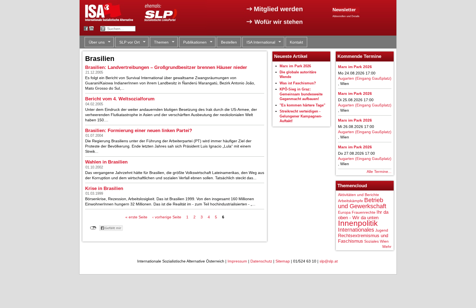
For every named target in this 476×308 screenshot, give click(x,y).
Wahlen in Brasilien (106, 162)
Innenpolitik (358, 223)
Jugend (381, 230)
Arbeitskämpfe (350, 201)
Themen (159, 42)
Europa (344, 212)
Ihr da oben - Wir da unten (363, 215)
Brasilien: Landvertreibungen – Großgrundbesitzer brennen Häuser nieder (166, 67)
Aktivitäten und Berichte (358, 194)
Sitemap (282, 261)
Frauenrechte (363, 212)
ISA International (258, 42)
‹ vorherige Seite (166, 217)
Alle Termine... (379, 171)
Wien (384, 241)
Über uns (95, 42)
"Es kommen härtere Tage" (302, 105)
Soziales (371, 241)
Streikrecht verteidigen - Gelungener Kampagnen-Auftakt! (301, 116)
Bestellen (229, 42)
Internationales (356, 230)
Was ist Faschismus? (298, 83)
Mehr (386, 246)
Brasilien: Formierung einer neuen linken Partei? (138, 130)
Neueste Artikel (290, 56)
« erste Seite (136, 217)
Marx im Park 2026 (295, 66)
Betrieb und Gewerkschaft (362, 203)
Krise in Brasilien (104, 188)
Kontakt (296, 42)
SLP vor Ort (127, 42)
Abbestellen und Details (345, 16)
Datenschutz (261, 261)
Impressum (237, 261)
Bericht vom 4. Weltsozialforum (120, 98)
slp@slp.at (329, 261)
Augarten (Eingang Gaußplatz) (364, 78)
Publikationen (193, 42)
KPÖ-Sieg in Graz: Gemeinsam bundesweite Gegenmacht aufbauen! (301, 94)
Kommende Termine (359, 56)
